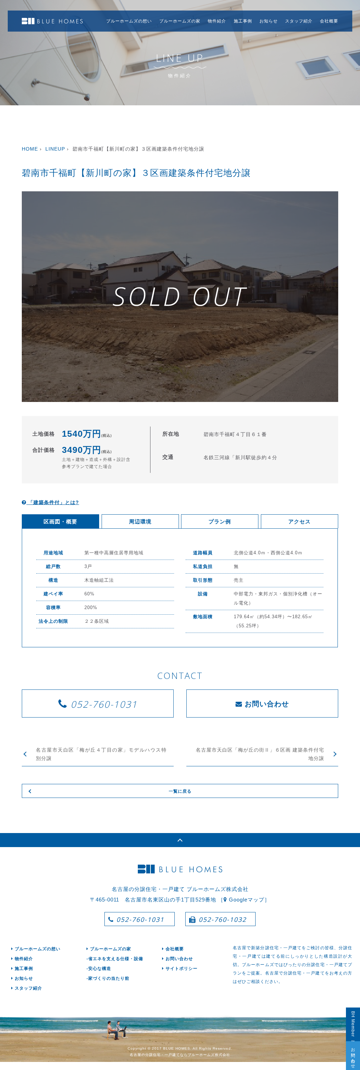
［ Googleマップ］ (244, 900)
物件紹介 (217, 21)
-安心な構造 (98, 968)
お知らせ (268, 21)
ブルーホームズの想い (129, 21)
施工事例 (243, 21)
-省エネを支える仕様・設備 (114, 958)
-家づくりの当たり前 (107, 978)
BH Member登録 (353, 1024)
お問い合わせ (353, 1055)
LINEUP (55, 149)
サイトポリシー (182, 968)
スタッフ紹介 (299, 21)
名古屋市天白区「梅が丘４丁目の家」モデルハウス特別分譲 (101, 754)
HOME (30, 149)
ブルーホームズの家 (179, 21)
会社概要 (329, 21)
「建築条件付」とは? (52, 502)
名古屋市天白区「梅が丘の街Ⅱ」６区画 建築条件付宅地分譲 (260, 754)
